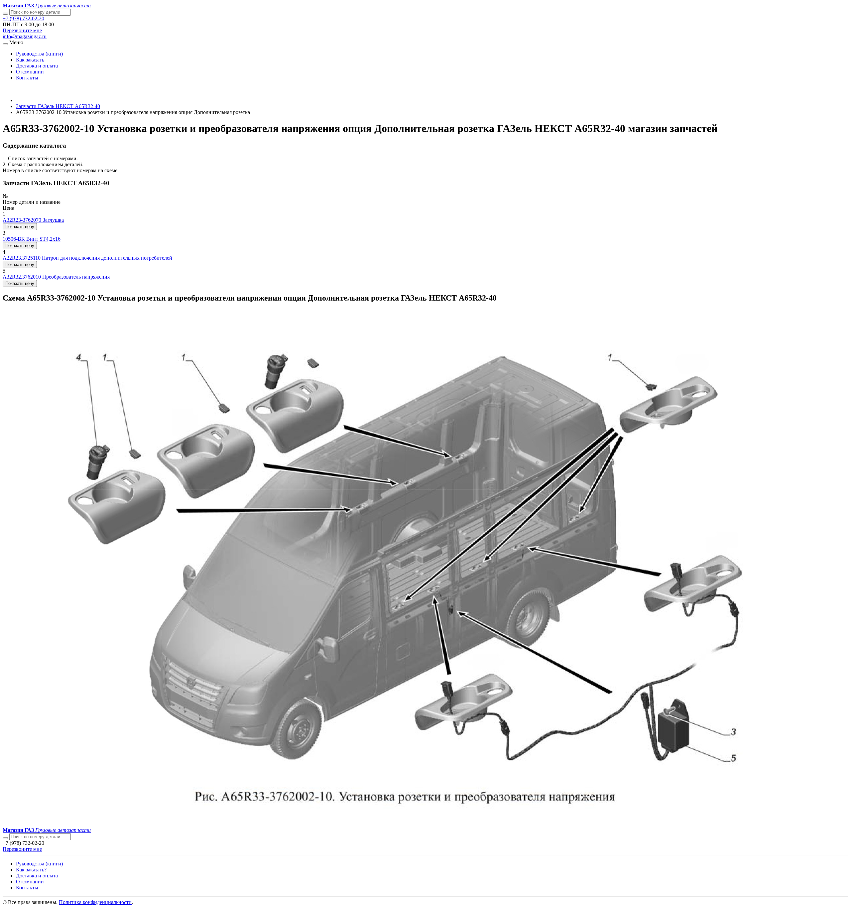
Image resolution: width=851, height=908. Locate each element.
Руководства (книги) (39, 54)
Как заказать (30, 60)
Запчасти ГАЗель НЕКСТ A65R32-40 (58, 106)
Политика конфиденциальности (95, 902)
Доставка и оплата (37, 65)
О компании (30, 71)
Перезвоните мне (22, 30)
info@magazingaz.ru (25, 36)
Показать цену (19, 226)
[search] (5, 838)
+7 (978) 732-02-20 (23, 18)
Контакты (27, 77)
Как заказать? (31, 869)
